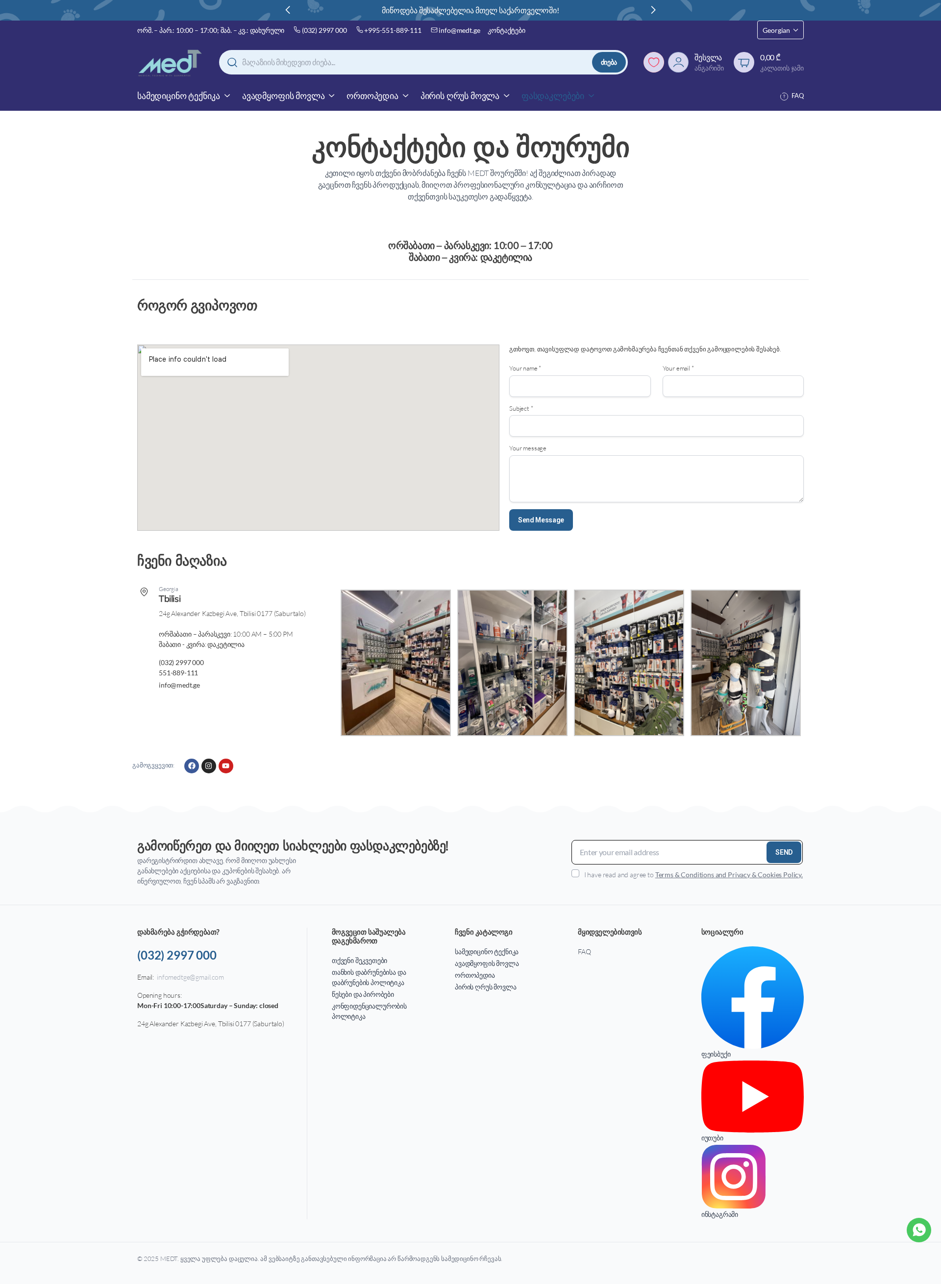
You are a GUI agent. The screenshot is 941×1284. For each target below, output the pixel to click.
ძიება (609, 62)
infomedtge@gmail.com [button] (190, 977)
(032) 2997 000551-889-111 (181, 667)
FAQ (798, 95)
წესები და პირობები (363, 994)
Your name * (525, 368)
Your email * (678, 368)
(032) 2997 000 (324, 30)
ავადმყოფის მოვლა (283, 96)
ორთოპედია (372, 96)
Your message (527, 448)
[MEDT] (170, 62)
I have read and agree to (693, 874)
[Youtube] (226, 766)
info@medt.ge (459, 30)
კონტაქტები (506, 30)
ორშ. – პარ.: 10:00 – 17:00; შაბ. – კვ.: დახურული (210, 30)
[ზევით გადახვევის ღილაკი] (919, 1262)
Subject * (521, 408)
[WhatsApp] (919, 1230)
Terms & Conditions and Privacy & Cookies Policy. (729, 874)
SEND (783, 852)
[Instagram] (208, 766)
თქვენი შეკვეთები (359, 960)
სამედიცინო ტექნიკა (178, 96)
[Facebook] (191, 766)
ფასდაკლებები (552, 96)
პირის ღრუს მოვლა (460, 96)
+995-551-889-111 (392, 30)
